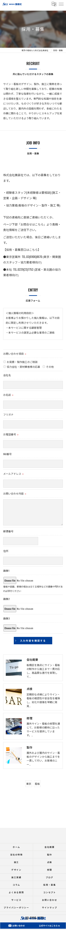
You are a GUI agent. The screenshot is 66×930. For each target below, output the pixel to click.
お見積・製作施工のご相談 (22, 362)
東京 (28, 784)
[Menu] (61, 4)
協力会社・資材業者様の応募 (23, 367)
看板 (37, 784)
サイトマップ (49, 907)
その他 (50, 367)
